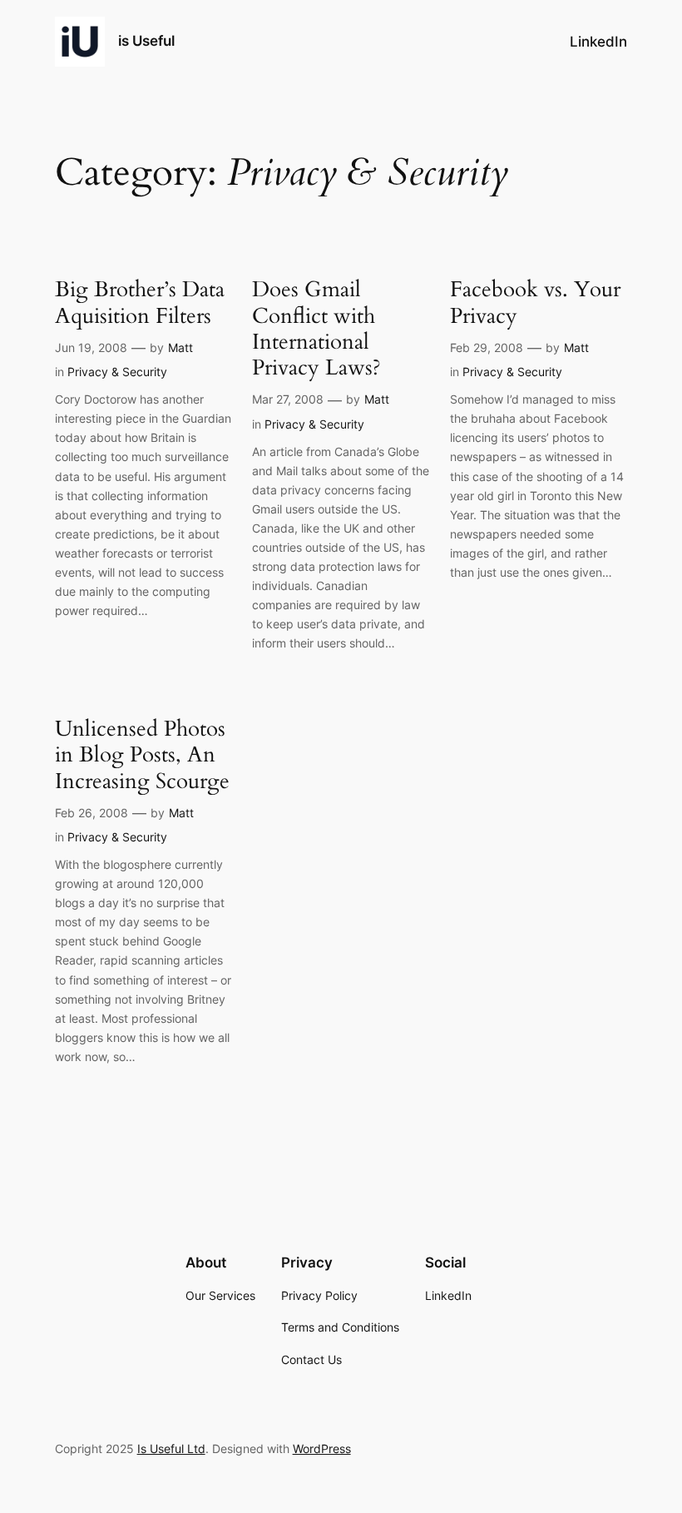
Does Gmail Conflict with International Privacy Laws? (316, 328)
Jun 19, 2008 (91, 347)
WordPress (322, 1448)
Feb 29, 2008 (486, 347)
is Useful (146, 40)
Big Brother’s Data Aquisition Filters (140, 302)
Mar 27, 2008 (288, 399)
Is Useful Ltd (171, 1448)
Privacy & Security (117, 372)
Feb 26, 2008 (91, 813)
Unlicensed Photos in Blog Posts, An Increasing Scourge (142, 755)
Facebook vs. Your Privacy (535, 302)
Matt (180, 347)
